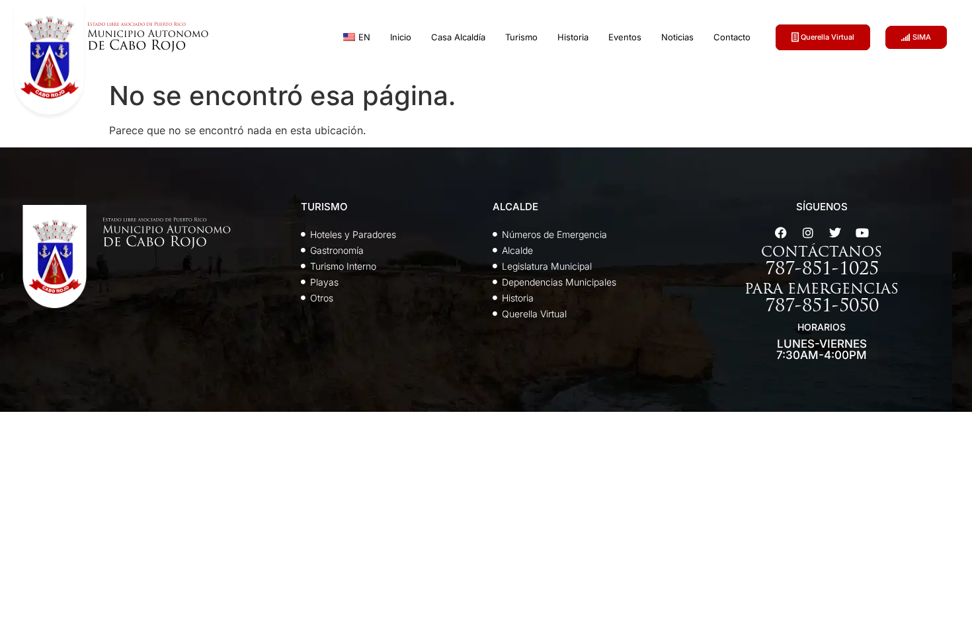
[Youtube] (862, 233)
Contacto (731, 37)
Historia (572, 37)
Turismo (521, 37)
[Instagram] (808, 233)
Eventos (624, 37)
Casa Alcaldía (458, 37)
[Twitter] (835, 233)
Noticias (677, 37)
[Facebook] (781, 233)
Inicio (400, 37)
